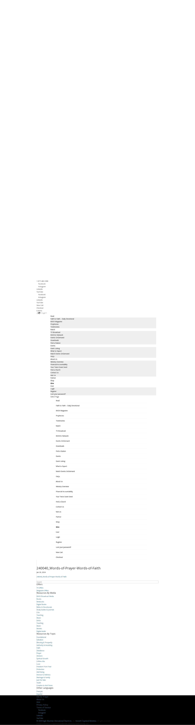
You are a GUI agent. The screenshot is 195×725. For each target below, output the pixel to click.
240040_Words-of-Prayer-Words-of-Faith (51, 577)
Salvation (40, 640)
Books (39, 599)
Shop (52, 380)
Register (53, 391)
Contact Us (54, 372)
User (52, 386)
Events (52, 346)
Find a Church (55, 370)
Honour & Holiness (43, 675)
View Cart (40, 305)
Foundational (41, 637)
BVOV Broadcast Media (45, 596)
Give (52, 383)
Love (38, 664)
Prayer (39, 653)
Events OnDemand (57, 337)
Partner (53, 378)
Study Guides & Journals (45, 610)
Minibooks (40, 602)
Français (40, 691)
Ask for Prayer (43, 697)
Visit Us (53, 375)
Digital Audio (41, 631)
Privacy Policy (42, 705)
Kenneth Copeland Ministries (85, 721)
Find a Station (55, 343)
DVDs (39, 620)
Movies (39, 628)
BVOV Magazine (56, 321)
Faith (38, 648)
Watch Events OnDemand (59, 354)
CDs (38, 612)
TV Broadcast (55, 332)
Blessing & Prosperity (44, 642)
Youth (39, 683)
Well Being (40, 672)
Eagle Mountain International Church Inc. (57, 721)
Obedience (40, 650)
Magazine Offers (43, 590)
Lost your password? (58, 394)
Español (39, 694)
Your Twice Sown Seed (58, 367)
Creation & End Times (45, 685)
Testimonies (54, 327)
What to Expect (56, 351)
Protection (40, 669)
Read (52, 316)
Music (39, 618)
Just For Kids (41, 680)
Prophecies (54, 324)
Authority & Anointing (44, 645)
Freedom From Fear (44, 667)
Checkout (40, 308)
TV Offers (40, 588)
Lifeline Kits (41, 661)
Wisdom (40, 656)
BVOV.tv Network (56, 335)
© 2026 (39, 721)
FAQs (52, 356)
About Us (53, 359)
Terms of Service (44, 707)
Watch (52, 329)
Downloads (54, 340)
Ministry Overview (56, 362)
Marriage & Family (43, 677)
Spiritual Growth (42, 659)
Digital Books (41, 604)
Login (52, 389)
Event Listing (55, 348)
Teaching (40, 615)
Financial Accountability (58, 364)
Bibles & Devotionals (44, 607)
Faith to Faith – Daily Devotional (62, 319)
